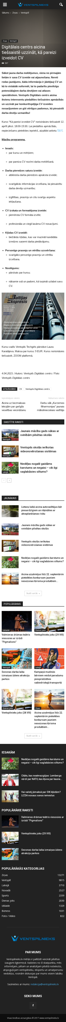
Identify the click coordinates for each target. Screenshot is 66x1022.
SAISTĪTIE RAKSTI (13, 422)
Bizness (6, 910)
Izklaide (6, 630)
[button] (61, 4)
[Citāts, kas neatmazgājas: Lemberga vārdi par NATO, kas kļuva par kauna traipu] (10, 780)
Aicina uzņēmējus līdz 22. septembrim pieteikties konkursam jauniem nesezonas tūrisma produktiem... (42, 577)
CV (20, 389)
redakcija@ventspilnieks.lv (45, 984)
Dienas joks (40, 630)
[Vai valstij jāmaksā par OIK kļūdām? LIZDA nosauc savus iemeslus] (10, 796)
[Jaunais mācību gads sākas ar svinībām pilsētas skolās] (10, 435)
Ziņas (5, 41)
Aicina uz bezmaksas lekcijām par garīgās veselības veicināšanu (14, 406)
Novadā (6, 890)
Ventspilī (13, 41)
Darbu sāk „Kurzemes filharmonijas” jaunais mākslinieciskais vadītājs (50, 406)
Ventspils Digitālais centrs (38, 389)
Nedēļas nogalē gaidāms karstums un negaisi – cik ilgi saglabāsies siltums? (38, 467)
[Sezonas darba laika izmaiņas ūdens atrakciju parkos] (17, 658)
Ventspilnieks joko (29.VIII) (49, 634)
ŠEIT (59, 130)
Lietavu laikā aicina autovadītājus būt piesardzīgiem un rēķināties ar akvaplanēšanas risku (41, 510)
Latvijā (5, 472)
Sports (5, 895)
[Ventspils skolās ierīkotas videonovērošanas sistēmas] (10, 451)
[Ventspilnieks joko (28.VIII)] (17, 699)
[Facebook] (33, 1005)
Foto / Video (8, 916)
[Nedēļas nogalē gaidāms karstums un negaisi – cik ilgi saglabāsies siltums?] (10, 468)
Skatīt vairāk (32, 593)
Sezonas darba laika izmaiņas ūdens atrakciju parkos (16, 675)
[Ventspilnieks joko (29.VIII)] (49, 621)
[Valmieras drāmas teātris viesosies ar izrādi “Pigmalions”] (17, 621)
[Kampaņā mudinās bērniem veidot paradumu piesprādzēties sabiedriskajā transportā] (49, 658)
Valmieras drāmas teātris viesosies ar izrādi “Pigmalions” (16, 638)
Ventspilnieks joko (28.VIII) (16, 712)
